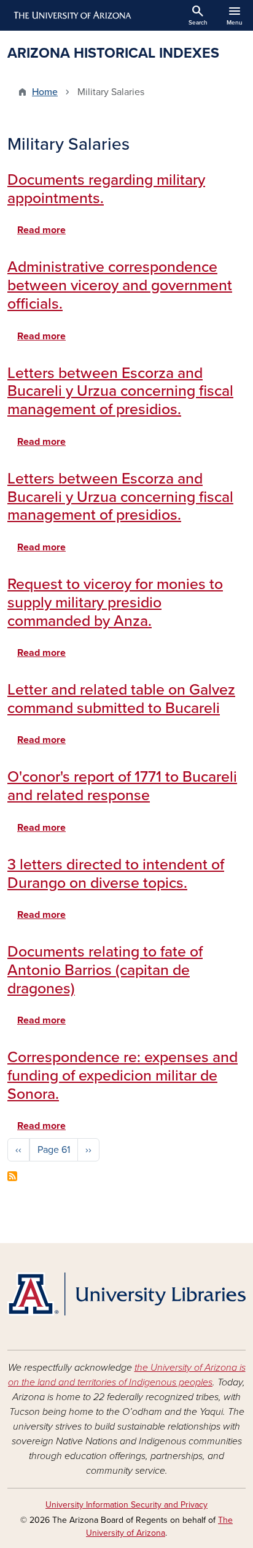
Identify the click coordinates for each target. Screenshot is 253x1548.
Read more (41, 230)
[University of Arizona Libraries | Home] (126, 1294)
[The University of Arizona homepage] (71, 15)
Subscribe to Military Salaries (12, 1176)
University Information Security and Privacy (126, 1505)
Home (45, 92)
